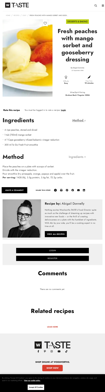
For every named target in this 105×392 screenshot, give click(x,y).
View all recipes (56, 234)
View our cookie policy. (32, 380)
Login (63, 110)
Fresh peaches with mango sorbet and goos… (49, 15)
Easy (24, 15)
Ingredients (76, 157)
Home (8, 15)
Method (78, 120)
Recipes (16, 15)
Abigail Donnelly (78, 68)
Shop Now (52, 368)
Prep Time (89, 81)
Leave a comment (14, 190)
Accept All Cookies (36, 387)
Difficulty (66, 81)
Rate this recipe (11, 110)
